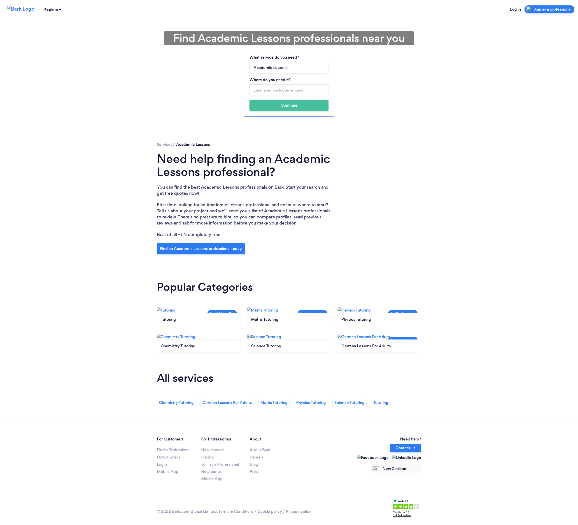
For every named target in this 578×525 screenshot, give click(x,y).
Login (162, 464)
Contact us (405, 448)
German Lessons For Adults (227, 402)
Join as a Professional (220, 464)
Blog (254, 464)
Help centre (212, 471)
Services (164, 144)
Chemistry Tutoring (176, 402)
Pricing (207, 457)
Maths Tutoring (274, 402)
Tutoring (380, 402)
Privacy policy (298, 511)
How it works (168, 457)
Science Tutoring (349, 402)
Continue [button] (289, 105)
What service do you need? (274, 57)
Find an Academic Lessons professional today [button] (201, 248)
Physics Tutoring (311, 402)
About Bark (260, 450)
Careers (257, 457)
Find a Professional (173, 450)
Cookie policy (269, 511)
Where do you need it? (270, 80)
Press (254, 471)
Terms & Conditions (236, 511)
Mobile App (167, 471)
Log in (515, 9)
